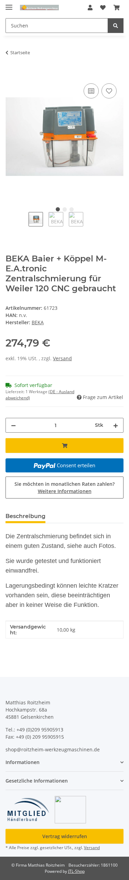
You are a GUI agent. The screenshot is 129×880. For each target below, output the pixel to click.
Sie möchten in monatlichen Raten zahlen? (64, 487)
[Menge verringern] (13, 425)
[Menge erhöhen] (115, 425)
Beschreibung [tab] (25, 516)
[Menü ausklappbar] (9, 4)
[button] (90, 7)
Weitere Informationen (65, 491)
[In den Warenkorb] (11, 74)
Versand (62, 358)
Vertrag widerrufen (64, 836)
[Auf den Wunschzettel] (109, 90)
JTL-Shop (76, 871)
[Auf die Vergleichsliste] (91, 90)
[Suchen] (115, 25)
